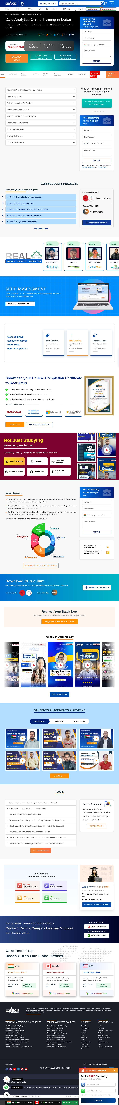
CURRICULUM (13, 74)
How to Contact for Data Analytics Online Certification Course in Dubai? (36, 843)
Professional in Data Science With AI (57, 1046)
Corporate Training (103, 1035)
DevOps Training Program (12, 1028)
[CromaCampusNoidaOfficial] (7, 1069)
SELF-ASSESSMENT (58, 74)
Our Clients (101, 1033)
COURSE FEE (45, 74)
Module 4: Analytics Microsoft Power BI (25, 215)
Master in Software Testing (54, 1030)
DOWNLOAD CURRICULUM (41, 57)
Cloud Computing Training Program (15, 1026)
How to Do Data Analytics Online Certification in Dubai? (30, 832)
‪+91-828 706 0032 (91, 548)
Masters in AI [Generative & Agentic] (57, 1033)
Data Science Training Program (14, 1035)
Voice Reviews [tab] (79, 721)
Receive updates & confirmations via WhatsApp (96, 1095)
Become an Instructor (104, 1037)
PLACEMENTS (82, 74)
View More (58, 776)
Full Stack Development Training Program (17, 1039)
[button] (92, 111)
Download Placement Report (96, 905)
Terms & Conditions (88, 167)
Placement (101, 1028)
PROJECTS (36, 74)
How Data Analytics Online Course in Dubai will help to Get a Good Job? (36, 826)
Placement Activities (60, 461)
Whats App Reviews (59, 471)
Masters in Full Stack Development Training (59, 1042)
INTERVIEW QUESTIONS (65, 57)
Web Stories (84, 1037)
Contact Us (84, 1033)
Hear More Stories (59, 694)
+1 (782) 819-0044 (52, 1102)
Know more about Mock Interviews (41, 566)
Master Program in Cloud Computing (57, 1026)
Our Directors (85, 1028)
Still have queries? (41, 851)
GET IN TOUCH (96, 826)
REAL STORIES (23, 74)
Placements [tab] (59, 721)
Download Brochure (103, 1042)
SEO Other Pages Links (16, 1082)
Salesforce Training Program (13, 1033)
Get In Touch (15, 425)
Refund (100, 1044)
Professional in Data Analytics (55, 1044)
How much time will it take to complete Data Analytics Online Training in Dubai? (39, 837)
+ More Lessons (41, 228)
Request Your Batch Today (59, 622)
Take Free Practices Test (18, 304)
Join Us (100, 1039)
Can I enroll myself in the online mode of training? (27, 809)
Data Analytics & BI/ (16, 14)
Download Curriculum (98, 223)
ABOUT (3, 74)
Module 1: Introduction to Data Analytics (25, 197)
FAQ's (83, 1039)
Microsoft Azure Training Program (14, 1030)
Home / (7, 14)
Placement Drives (16, 471)
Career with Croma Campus (106, 1030)
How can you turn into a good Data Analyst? (26, 814)
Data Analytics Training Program (33, 14)
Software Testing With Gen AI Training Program (18, 1046)
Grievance (84, 1049)
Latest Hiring (39, 471)
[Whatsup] (6, 1087)
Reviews (83, 1030)
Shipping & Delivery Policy (105, 1046)
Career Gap (39, 461)
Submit (96, 61)
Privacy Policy (102, 167)
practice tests (95, 74)
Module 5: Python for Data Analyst (23, 222)
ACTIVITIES (71, 74)
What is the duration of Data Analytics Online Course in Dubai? (33, 803)
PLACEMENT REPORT (17, 58)
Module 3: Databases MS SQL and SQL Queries (28, 209)
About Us (83, 1026)
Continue (98, 1100)
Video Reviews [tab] (39, 721)
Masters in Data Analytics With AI (56, 1037)
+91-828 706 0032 (91, 553)
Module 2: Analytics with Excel (21, 203)
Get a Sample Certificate (39, 425)
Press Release (85, 1046)
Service (100, 1026)
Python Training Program (12, 1044)
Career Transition (16, 461)
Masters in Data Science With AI (56, 1039)
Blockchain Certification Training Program (17, 1042)
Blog (82, 1035)
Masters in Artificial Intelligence (55, 1035)
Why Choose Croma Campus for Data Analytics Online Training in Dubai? (37, 820)
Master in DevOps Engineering (55, 1028)
